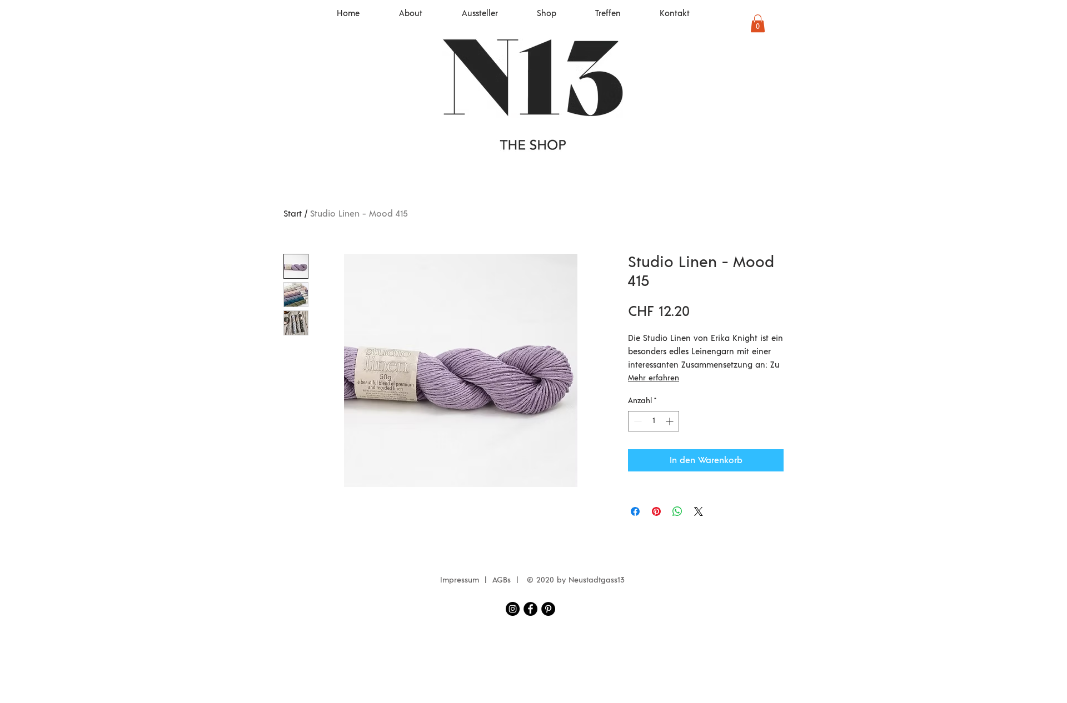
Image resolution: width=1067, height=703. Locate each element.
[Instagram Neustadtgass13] (513, 609)
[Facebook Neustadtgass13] (530, 609)
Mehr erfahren (653, 378)
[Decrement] (637, 421)
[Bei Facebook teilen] (635, 511)
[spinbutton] (654, 421)
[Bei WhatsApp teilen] (677, 511)
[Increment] (670, 421)
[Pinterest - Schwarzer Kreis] (548, 609)
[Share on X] (698, 511)
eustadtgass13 (599, 580)
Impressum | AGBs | (482, 580)
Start (292, 213)
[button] (757, 23)
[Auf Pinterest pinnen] (656, 511)
